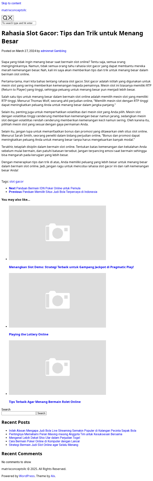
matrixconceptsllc (13, 10)
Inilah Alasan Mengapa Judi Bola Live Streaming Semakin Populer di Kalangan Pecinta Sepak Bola (72, 430)
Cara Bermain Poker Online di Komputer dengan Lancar (44, 441)
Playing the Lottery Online (28, 334)
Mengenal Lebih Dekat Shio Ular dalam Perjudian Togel (44, 438)
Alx (53, 476)
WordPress (27, 476)
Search (5, 409)
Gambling (60, 51)
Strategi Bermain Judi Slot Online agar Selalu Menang (43, 445)
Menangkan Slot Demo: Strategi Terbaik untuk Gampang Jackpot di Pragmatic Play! (71, 267)
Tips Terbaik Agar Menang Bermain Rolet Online (45, 402)
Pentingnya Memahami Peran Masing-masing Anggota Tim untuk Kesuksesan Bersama (65, 434)
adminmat (47, 51)
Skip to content (11, 3)
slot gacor (17, 181)
